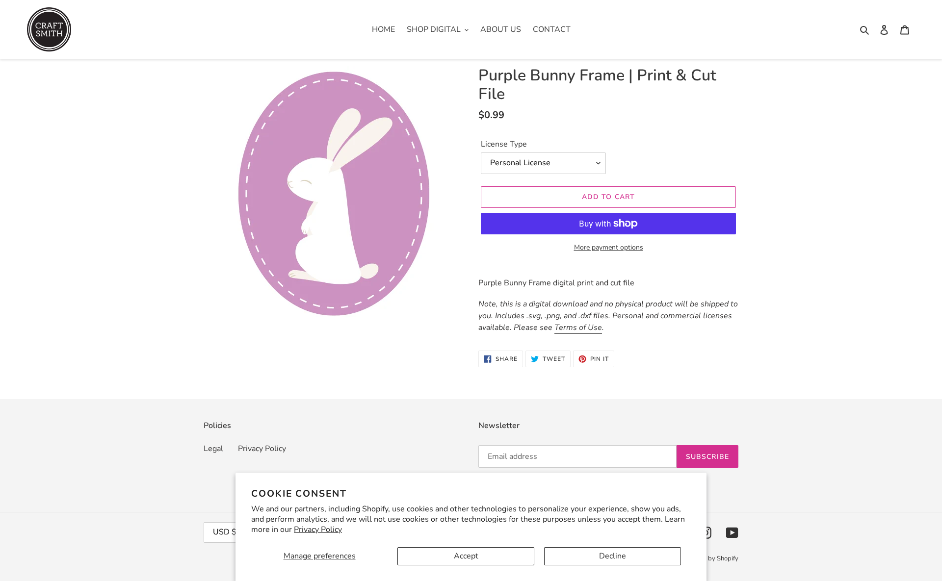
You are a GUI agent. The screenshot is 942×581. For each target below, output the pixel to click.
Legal (213, 448)
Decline (612, 556)
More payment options (608, 247)
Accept (466, 556)
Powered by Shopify (709, 558)
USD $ (224, 532)
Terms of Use (578, 327)
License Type (504, 144)
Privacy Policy (318, 529)
